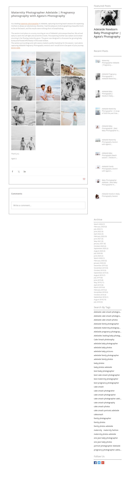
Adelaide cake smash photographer (107, 312)
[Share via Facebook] (12, 171)
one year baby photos (103, 442)
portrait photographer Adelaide (107, 446)
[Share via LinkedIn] (25, 171)
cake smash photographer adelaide (107, 398)
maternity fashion (111, 430)
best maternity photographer (106, 379)
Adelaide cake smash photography (107, 316)
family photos (99, 422)
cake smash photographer (105, 395)
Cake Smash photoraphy (104, 339)
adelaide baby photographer (106, 343)
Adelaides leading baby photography (107, 335)
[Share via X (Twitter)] (18, 171)
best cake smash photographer (107, 375)
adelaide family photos (103, 359)
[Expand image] (23, 64)
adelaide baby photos (103, 347)
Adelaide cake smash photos (106, 320)
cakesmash (98, 414)
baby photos (99, 363)
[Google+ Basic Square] (102, 462)
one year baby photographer (106, 438)
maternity (98, 430)
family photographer (102, 418)
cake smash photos (102, 406)
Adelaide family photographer (106, 324)
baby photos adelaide (103, 367)
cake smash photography (104, 402)
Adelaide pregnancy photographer (107, 331)
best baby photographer (104, 371)
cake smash (99, 387)
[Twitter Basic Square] (99, 462)
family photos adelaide (103, 426)
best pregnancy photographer (106, 383)
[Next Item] (117, 18)
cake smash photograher (104, 391)
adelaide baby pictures (103, 351)
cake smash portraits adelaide (106, 410)
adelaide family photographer (106, 355)
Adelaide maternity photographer (107, 328)
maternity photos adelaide (105, 434)
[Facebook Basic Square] (95, 462)
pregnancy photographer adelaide (107, 450)
